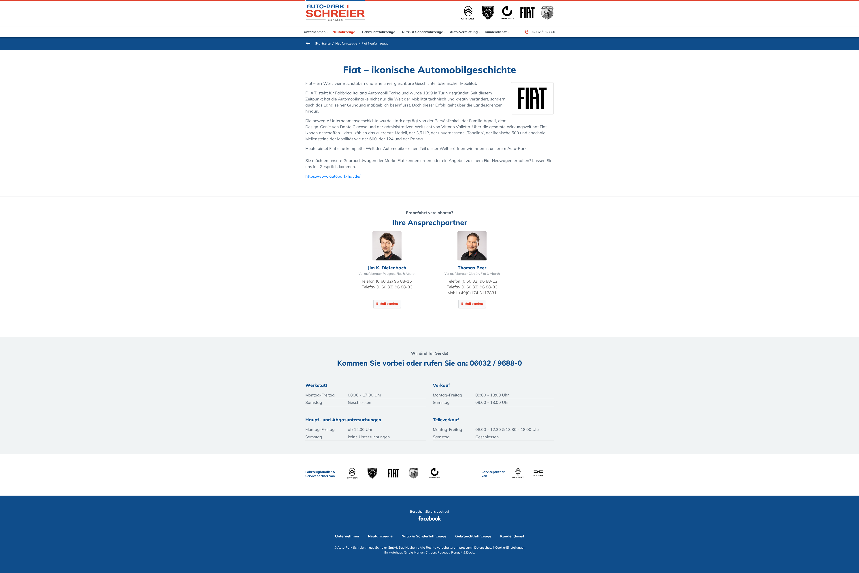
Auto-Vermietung (464, 32)
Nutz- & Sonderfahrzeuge (422, 32)
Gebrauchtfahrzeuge (378, 32)
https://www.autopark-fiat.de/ (332, 176)
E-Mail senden (387, 304)
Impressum (464, 547)
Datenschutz (483, 547)
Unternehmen (314, 32)
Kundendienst (496, 32)
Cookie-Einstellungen (510, 547)
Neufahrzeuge (343, 32)
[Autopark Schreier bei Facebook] (429, 523)
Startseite (323, 43)
